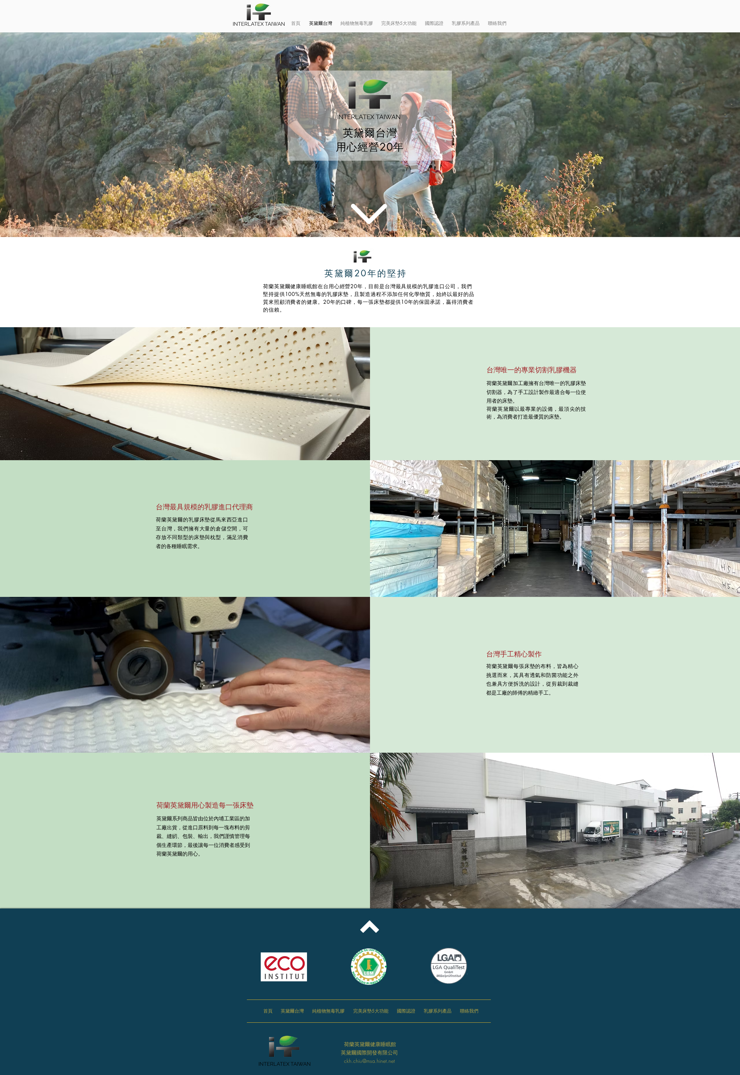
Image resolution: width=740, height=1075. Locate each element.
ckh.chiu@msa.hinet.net (369, 1060)
